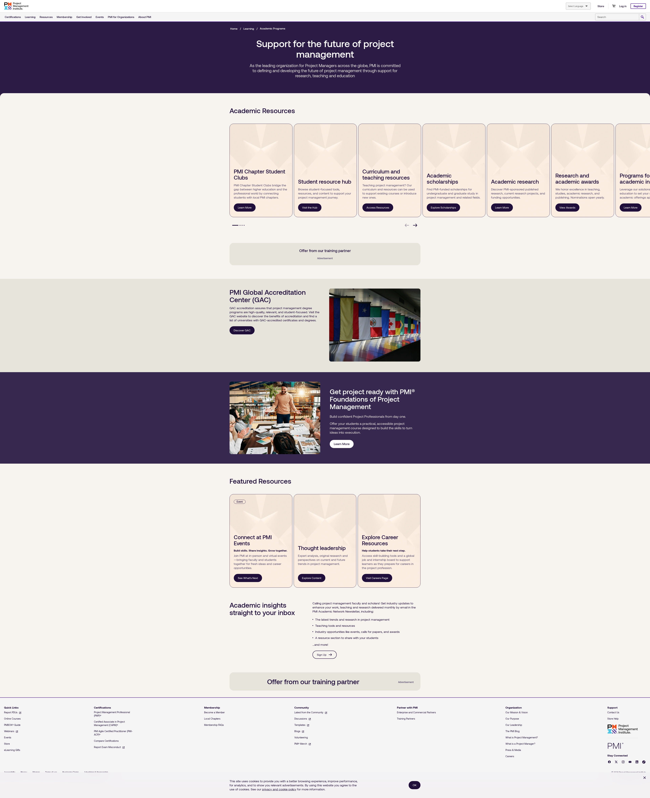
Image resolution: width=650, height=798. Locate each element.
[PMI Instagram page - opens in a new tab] (623, 762)
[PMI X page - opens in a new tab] (616, 762)
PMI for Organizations (121, 16)
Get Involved (84, 16)
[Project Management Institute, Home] (16, 6)
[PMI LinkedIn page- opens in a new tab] (637, 762)
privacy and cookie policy (279, 789)
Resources (46, 16)
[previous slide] (407, 225)
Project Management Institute (622, 729)
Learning (30, 16)
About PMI (144, 16)
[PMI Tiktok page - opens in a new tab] (644, 762)
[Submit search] (642, 17)
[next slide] (415, 225)
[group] (260, 170)
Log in (622, 6)
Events (100, 16)
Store (601, 6)
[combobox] (578, 6)
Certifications (13, 16)
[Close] (644, 777)
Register (638, 6)
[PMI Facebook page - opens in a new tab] (609, 762)
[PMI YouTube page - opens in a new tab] (630, 762)
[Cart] (613, 6)
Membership (64, 16)
